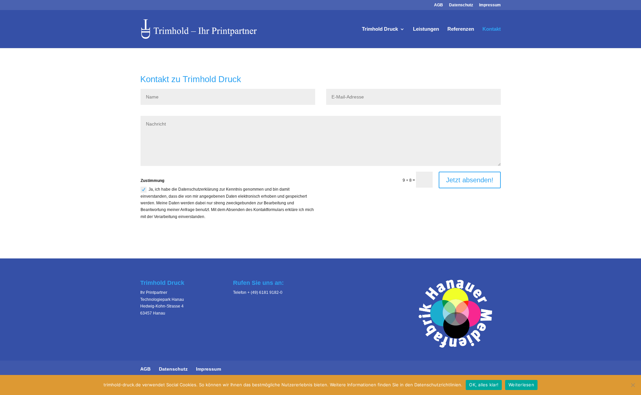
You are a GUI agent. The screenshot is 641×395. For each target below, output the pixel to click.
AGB (438, 5)
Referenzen (460, 29)
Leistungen (426, 29)
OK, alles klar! (483, 384)
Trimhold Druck (380, 29)
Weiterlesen (521, 384)
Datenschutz (461, 5)
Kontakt (491, 29)
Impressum (490, 5)
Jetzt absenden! (469, 180)
